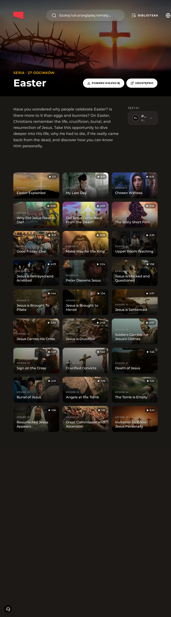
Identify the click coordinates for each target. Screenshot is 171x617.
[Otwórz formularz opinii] (8, 609)
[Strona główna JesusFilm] (18, 15)
